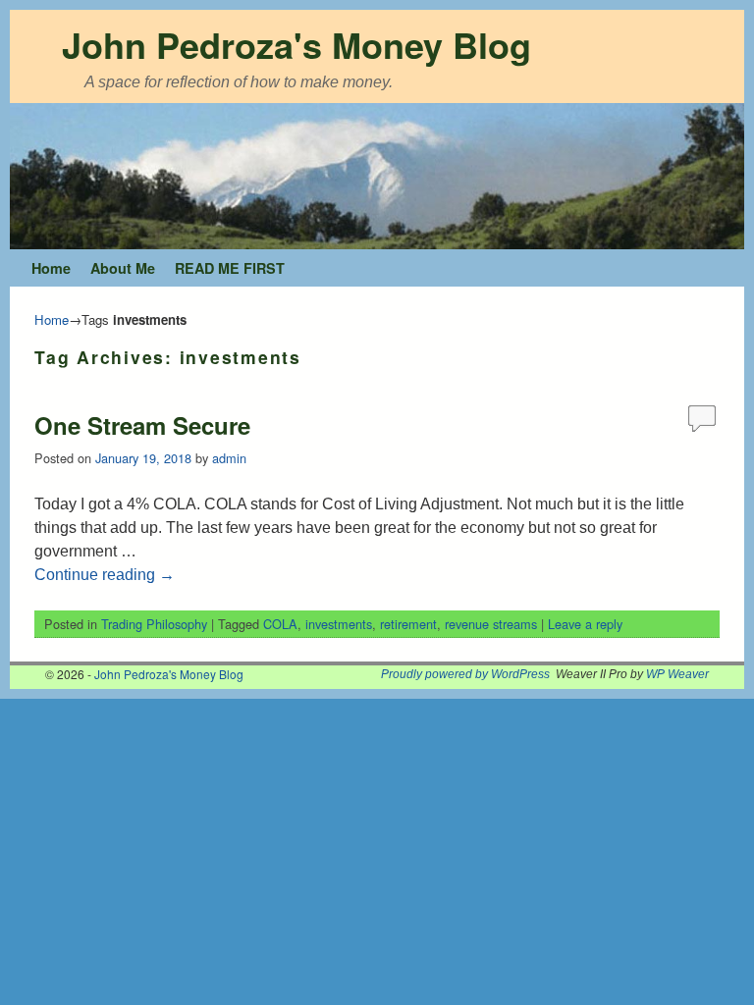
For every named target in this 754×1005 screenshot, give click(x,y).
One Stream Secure (142, 425)
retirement (408, 623)
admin (229, 458)
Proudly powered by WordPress (465, 674)
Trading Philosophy (154, 623)
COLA (280, 623)
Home (51, 268)
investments (338, 623)
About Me (122, 268)
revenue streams (491, 623)
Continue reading (104, 574)
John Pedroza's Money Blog (296, 44)
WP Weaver (677, 674)
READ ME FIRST (230, 268)
